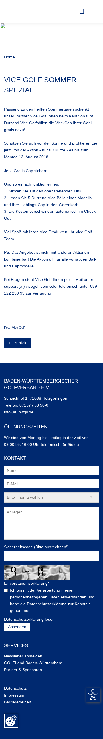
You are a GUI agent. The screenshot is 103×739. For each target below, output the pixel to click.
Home (9, 57)
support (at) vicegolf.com (26, 286)
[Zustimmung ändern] (11, 721)
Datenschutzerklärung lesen (29, 619)
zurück (19, 342)
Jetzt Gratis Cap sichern (25, 170)
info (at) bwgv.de (18, 412)
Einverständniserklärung (26, 583)
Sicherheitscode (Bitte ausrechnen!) (36, 547)
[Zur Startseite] (14, 11)
